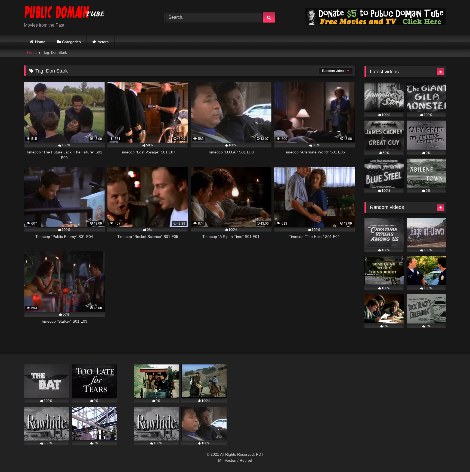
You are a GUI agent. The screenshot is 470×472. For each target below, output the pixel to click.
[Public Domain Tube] (65, 13)
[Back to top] (453, 456)
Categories (71, 42)
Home (40, 42)
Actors (103, 42)
